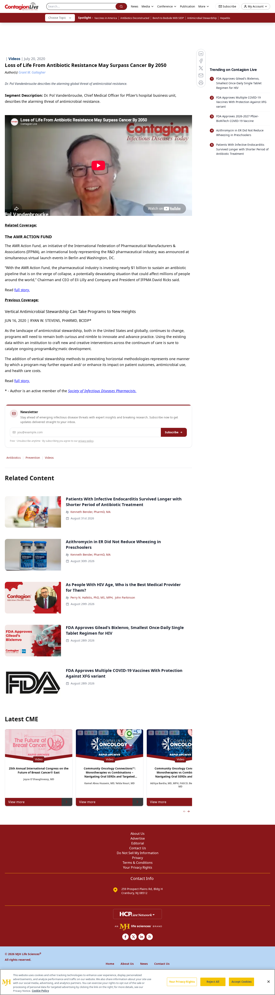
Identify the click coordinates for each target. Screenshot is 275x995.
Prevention (33, 458)
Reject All (213, 982)
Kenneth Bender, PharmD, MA (90, 512)
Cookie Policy (40, 991)
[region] (137, 982)
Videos (49, 458)
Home (110, 964)
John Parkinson (125, 597)
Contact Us (137, 848)
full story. (22, 289)
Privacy (137, 858)
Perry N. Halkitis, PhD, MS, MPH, (91, 597)
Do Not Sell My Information (137, 853)
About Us (137, 833)
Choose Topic (57, 18)
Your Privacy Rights (137, 867)
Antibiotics (13, 458)
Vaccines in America (105, 18)
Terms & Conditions (138, 862)
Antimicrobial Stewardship (202, 18)
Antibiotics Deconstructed (134, 18)
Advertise (137, 838)
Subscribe (171, 432)
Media (146, 6)
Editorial (137, 843)
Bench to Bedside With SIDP (168, 18)
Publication (187, 6)
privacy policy (85, 441)
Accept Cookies (242, 982)
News (134, 6)
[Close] (268, 981)
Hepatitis (225, 18)
